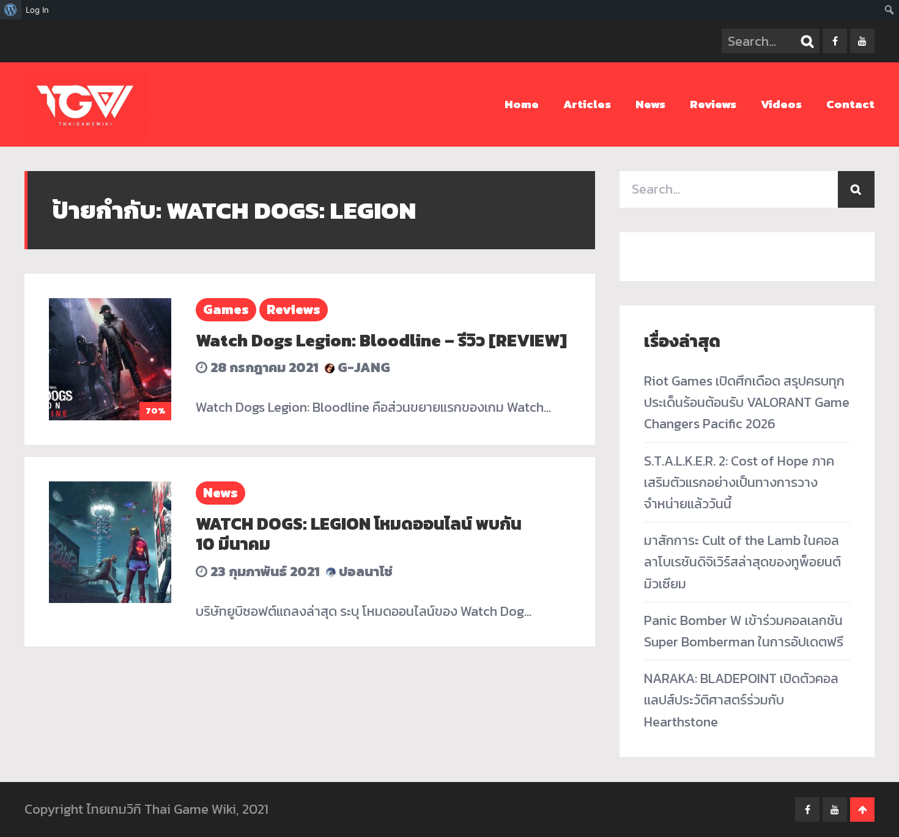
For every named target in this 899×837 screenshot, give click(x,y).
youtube (862, 41)
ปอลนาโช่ (364, 571)
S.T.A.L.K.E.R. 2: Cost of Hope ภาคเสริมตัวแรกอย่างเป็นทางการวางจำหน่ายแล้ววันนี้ (739, 482)
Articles (587, 104)
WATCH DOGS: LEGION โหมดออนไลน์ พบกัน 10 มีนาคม (359, 534)
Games (226, 309)
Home (522, 104)
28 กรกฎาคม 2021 (263, 367)
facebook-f (835, 41)
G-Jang (362, 367)
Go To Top (862, 809)
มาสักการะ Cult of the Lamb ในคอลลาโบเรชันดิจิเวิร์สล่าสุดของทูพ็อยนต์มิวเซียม (742, 561)
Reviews (713, 104)
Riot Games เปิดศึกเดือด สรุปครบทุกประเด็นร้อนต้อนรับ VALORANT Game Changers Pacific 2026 (746, 402)
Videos (781, 104)
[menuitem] (10, 10)
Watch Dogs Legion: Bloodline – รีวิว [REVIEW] (381, 340)
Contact (850, 104)
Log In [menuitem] (37, 10)
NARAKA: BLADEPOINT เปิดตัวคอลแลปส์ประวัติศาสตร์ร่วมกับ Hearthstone (741, 699)
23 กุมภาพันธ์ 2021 (263, 571)
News (650, 104)
